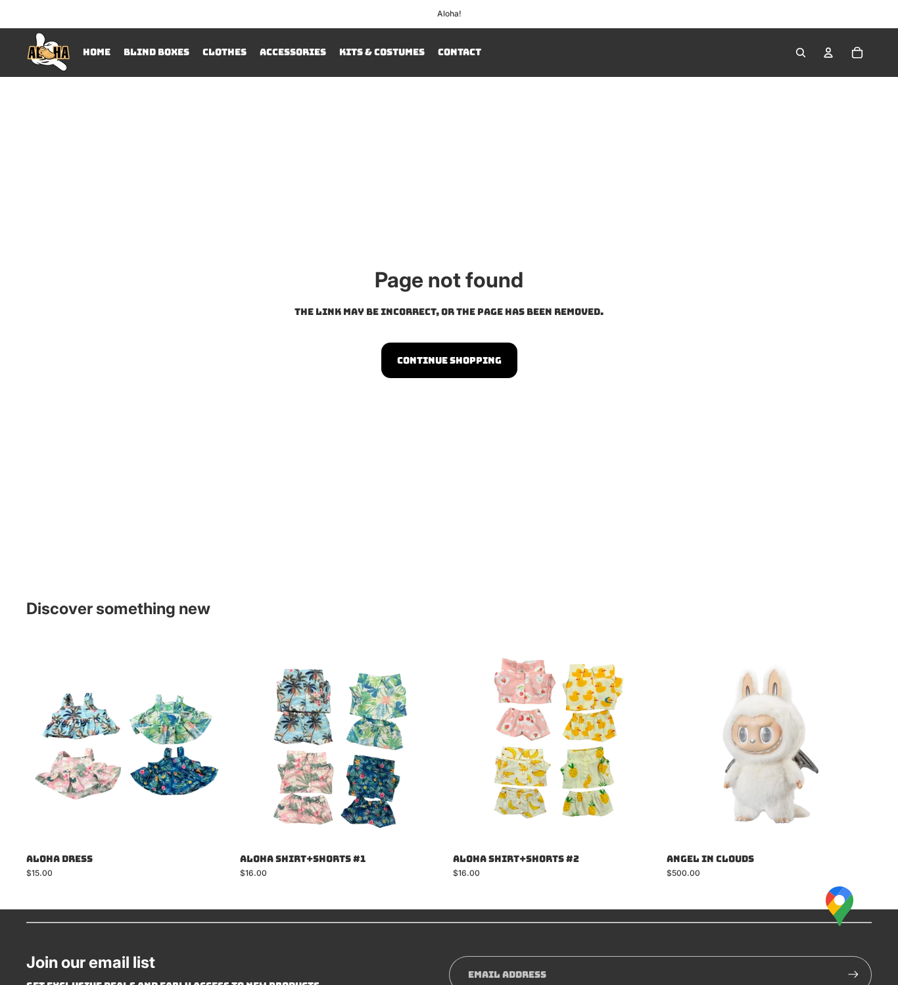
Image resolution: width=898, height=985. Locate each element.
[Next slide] (212, 743)
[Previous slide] (46, 743)
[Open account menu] (828, 52)
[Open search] (800, 52)
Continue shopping (449, 360)
